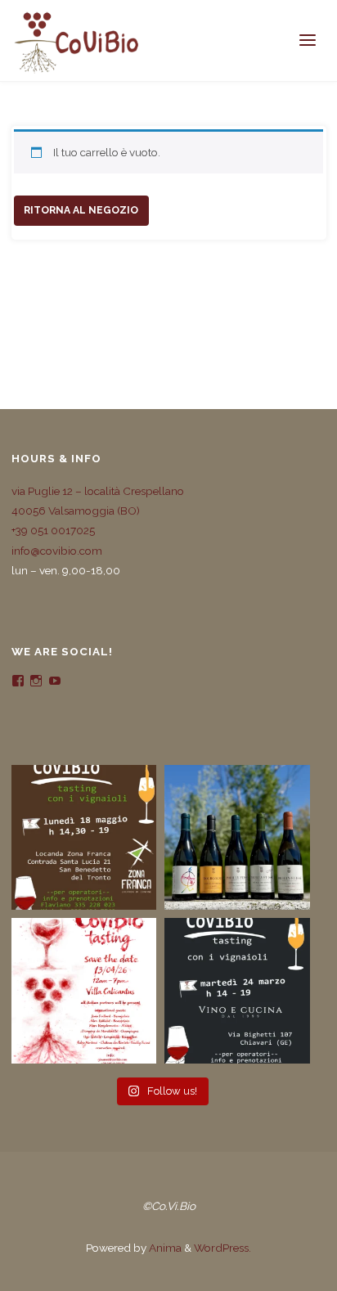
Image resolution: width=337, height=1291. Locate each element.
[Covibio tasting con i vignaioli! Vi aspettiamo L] (84, 838)
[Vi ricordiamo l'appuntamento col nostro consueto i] (84, 991)
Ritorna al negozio (81, 210)
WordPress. (222, 1247)
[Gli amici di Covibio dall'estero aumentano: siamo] (237, 838)
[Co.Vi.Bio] (76, 40)
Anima (164, 1247)
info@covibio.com (56, 550)
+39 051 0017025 (53, 530)
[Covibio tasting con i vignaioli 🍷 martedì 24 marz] (237, 991)
